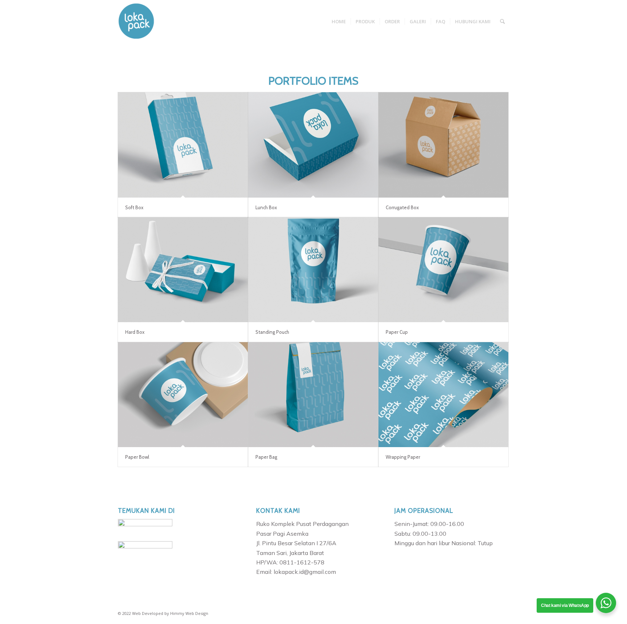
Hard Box (134, 332)
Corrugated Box (402, 207)
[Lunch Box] (313, 145)
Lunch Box (266, 207)
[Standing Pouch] (313, 270)
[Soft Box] (183, 145)
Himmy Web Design (189, 613)
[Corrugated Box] (443, 145)
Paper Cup (397, 332)
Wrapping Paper (403, 457)
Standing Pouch (272, 332)
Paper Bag (266, 457)
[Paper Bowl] (183, 394)
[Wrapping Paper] (443, 394)
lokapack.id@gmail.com (305, 571)
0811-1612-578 (301, 562)
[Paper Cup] (443, 270)
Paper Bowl (137, 457)
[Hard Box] (183, 270)
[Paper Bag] (313, 394)
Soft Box (134, 207)
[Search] (502, 21)
